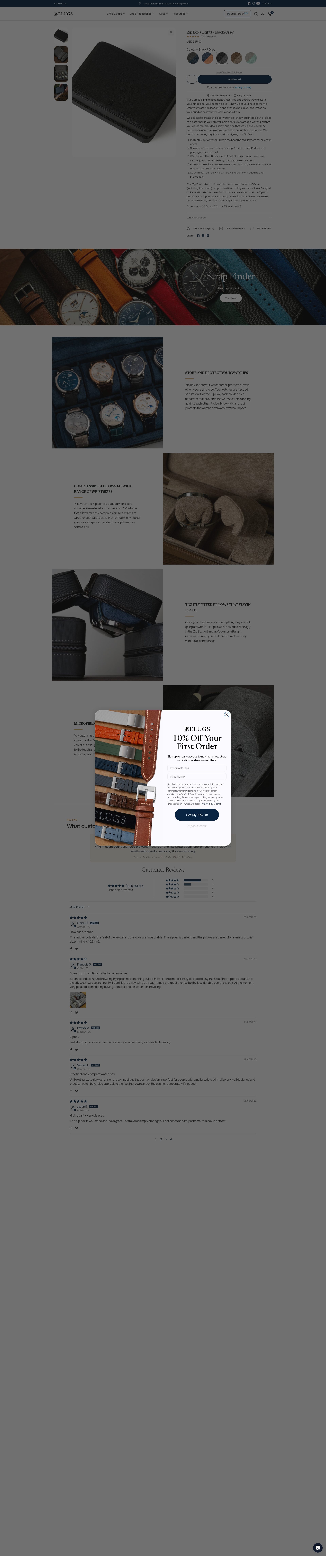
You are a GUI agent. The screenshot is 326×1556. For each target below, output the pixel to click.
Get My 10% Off (197, 815)
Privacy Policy (207, 803)
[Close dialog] (226, 714)
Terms (218, 803)
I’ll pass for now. (197, 826)
